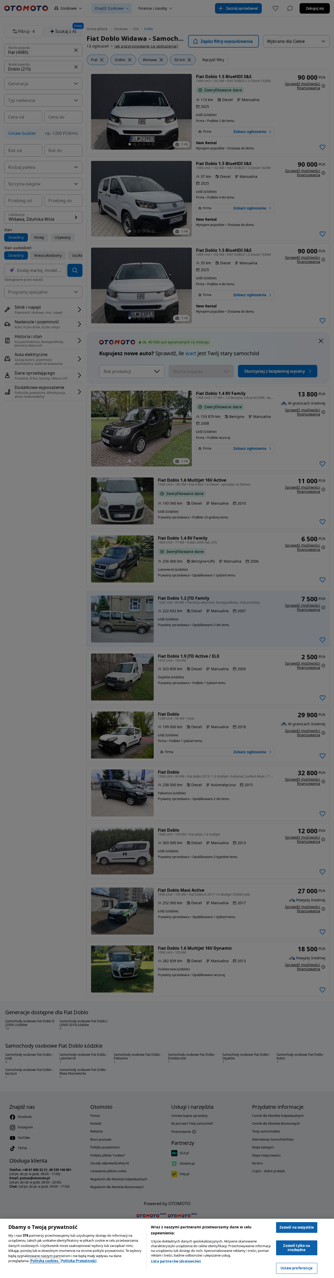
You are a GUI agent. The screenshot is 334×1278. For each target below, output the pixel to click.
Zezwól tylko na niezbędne (296, 1247)
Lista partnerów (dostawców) (176, 1261)
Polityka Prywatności (79, 1260)
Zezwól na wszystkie (296, 1227)
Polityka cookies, (45, 1260)
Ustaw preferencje (297, 1268)
